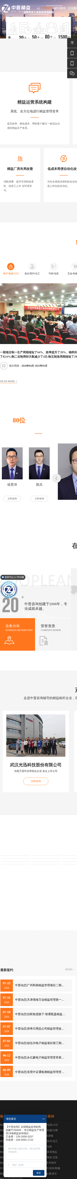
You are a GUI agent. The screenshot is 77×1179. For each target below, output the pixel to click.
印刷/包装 (46, 1146)
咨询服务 (60, 8)
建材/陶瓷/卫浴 (49, 1157)
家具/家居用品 (49, 1152)
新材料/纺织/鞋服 (50, 1168)
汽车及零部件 (48, 1162)
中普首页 (47, 8)
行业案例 (47, 1116)
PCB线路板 (47, 1135)
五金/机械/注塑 (49, 1130)
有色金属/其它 (49, 1173)
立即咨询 (12, 498)
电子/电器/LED (49, 1125)
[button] (56, 478)
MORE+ (69, 969)
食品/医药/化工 (49, 1141)
